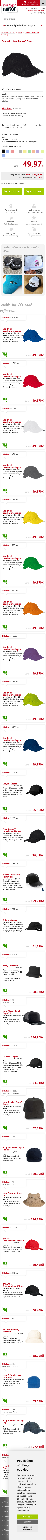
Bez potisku (13, 192)
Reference (8, 1525)
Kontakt (7, 1535)
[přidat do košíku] (5, 354)
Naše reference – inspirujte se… (21, 249)
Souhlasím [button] (27, 1517)
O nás (6, 1516)
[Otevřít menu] (43, 3)
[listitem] (3, 151)
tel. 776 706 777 (36, 13)
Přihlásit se (34, 4)
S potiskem (35, 192)
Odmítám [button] (28, 1522)
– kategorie (20, 25)
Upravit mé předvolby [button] (27, 1528)
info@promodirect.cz (36, 11)
